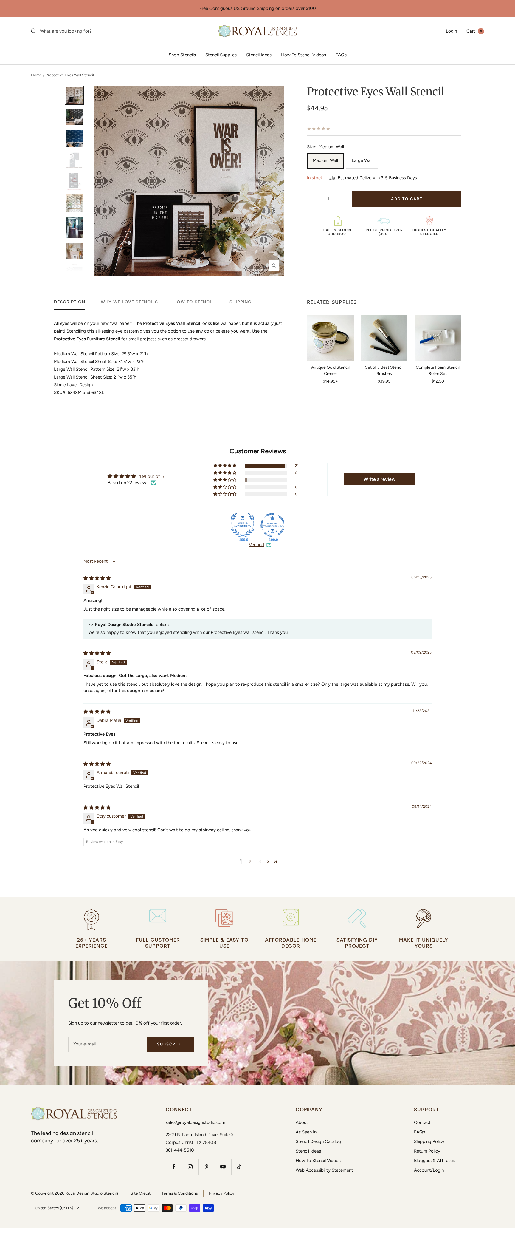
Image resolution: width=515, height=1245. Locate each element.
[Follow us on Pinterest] (206, 1167)
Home (36, 75)
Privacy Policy (221, 1193)
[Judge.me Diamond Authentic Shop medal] (243, 525)
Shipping (240, 302)
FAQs (341, 55)
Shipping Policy (429, 1141)
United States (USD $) (54, 1208)
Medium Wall (325, 160)
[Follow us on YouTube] (223, 1167)
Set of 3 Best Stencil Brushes (384, 370)
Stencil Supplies (221, 55)
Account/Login (429, 1170)
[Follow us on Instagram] (190, 1167)
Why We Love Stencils (129, 302)
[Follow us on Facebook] (174, 1167)
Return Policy (427, 1151)
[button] (225, 466)
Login (451, 31)
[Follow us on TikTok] (239, 1167)
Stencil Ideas (259, 55)
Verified (256, 544)
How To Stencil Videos (303, 55)
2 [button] (250, 861)
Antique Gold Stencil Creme (330, 370)
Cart (474, 31)
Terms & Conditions (180, 1193)
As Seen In (306, 1132)
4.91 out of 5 (151, 476)
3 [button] (259, 861)
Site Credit (141, 1193)
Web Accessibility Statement (324, 1170)
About (302, 1122)
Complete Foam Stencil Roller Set (438, 370)
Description (69, 302)
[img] (97, 578)
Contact (422, 1122)
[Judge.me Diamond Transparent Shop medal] (272, 525)
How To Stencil (193, 302)
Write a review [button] (379, 479)
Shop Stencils (182, 55)
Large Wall (362, 160)
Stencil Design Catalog (318, 1141)
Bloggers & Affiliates (434, 1160)
